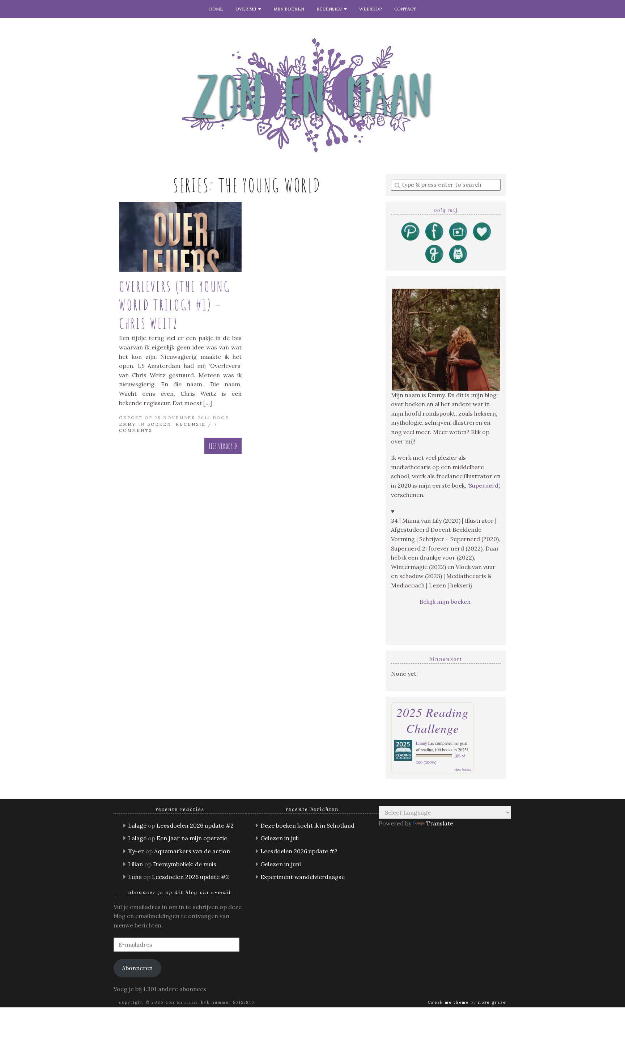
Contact (405, 9)
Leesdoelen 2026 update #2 (195, 825)
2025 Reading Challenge (432, 720)
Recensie (191, 424)
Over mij (246, 9)
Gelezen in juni (280, 864)
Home (216, 9)
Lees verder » (223, 446)
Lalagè (137, 825)
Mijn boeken (288, 9)
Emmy (127, 424)
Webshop (370, 9)
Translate (439, 823)
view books (462, 769)
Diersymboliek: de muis (184, 864)
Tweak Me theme (448, 1002)
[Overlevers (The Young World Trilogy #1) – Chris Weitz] (180, 237)
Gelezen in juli (279, 838)
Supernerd (483, 485)
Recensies (330, 9)
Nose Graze (492, 1002)
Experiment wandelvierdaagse (302, 876)
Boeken (159, 424)
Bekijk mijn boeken (446, 601)
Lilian (135, 864)
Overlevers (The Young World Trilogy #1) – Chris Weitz (174, 304)
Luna (135, 876)
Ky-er (136, 851)
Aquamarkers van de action (192, 851)
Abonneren (137, 968)
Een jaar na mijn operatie (192, 838)
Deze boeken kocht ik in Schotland (307, 825)
